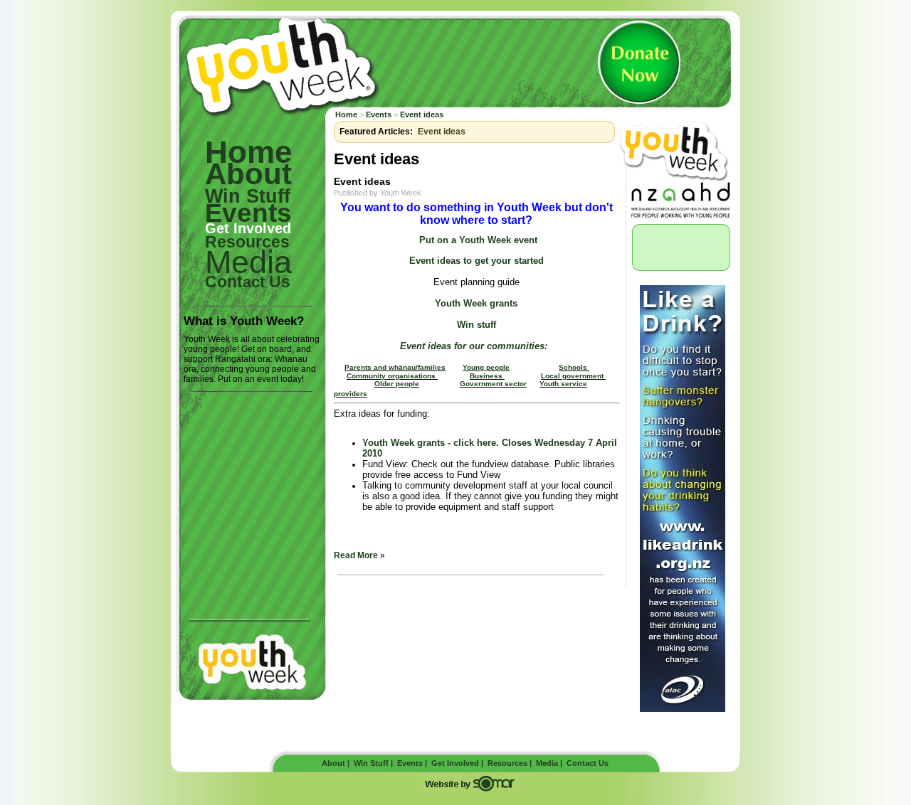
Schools (573, 367)
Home (248, 151)
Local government (573, 376)
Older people (396, 384)
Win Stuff (247, 196)
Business (486, 376)
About (248, 174)
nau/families (424, 367)
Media (547, 763)
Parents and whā (373, 367)
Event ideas (421, 114)
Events (378, 114)
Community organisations (392, 376)
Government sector (493, 384)
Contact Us (588, 763)
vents (248, 213)
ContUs (247, 281)
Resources (247, 242)
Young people (486, 367)
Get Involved (248, 228)
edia (248, 262)
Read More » (359, 555)
